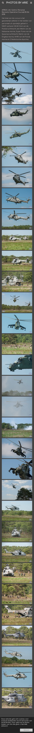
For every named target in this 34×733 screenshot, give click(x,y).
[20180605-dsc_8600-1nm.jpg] (17, 552)
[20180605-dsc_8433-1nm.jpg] (17, 302)
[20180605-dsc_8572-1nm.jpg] (17, 489)
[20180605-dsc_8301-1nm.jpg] (17, 73)
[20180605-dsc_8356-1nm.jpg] (17, 114)
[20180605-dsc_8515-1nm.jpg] (17, 448)
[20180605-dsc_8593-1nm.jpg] (17, 531)
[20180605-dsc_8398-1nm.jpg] (17, 219)
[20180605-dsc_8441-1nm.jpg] (17, 344)
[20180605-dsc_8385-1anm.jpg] (17, 156)
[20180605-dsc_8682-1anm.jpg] (17, 677)
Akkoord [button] (26, 730)
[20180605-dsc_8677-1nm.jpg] (17, 656)
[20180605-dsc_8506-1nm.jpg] (17, 385)
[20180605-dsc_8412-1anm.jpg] (17, 281)
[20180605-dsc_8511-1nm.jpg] (17, 406)
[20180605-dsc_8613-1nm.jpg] (17, 594)
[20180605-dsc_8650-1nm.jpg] (17, 635)
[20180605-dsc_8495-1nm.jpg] (17, 427)
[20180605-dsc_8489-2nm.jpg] (17, 364)
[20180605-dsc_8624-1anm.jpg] (17, 614)
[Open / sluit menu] (31, 2)
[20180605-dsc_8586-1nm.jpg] (17, 510)
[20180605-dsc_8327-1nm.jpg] (17, 135)
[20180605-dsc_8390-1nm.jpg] (17, 177)
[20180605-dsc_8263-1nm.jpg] (17, 94)
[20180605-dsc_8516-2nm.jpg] (17, 469)
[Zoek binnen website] (3, 2)
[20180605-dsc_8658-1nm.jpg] (17, 698)
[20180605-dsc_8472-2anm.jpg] (17, 323)
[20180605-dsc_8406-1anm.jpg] (17, 239)
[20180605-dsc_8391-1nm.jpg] (17, 198)
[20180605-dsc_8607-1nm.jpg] (17, 573)
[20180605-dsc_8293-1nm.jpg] (17, 52)
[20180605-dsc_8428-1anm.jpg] (17, 260)
